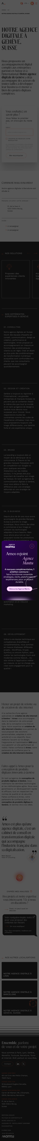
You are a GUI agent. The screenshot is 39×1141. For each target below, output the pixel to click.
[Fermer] (32, 546)
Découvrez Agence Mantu (19, 589)
